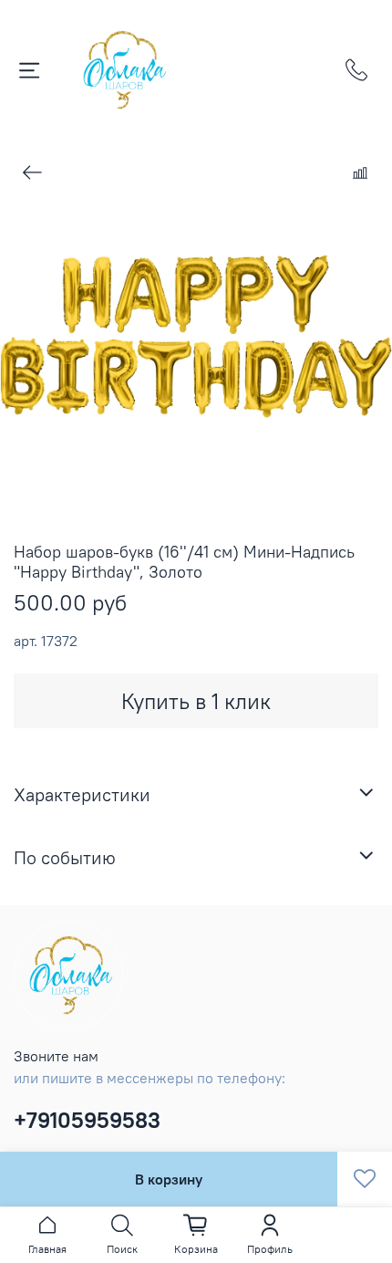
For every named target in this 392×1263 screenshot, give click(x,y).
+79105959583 (87, 1119)
